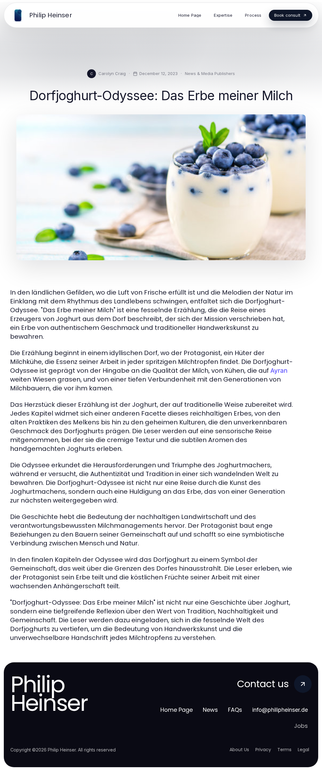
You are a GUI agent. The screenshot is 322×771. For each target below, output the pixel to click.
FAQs (235, 710)
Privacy (263, 749)
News (210, 710)
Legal (303, 749)
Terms (284, 749)
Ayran (278, 370)
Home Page (176, 710)
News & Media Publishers (210, 73)
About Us (239, 749)
